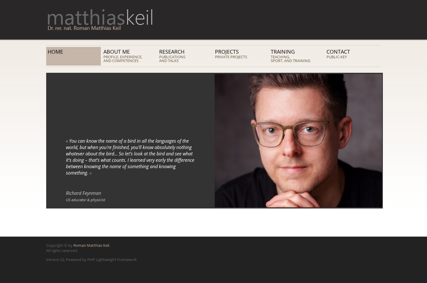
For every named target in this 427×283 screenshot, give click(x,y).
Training (290, 55)
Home (55, 51)
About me (122, 55)
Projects (231, 53)
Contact (338, 53)
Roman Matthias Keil (91, 245)
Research (172, 55)
